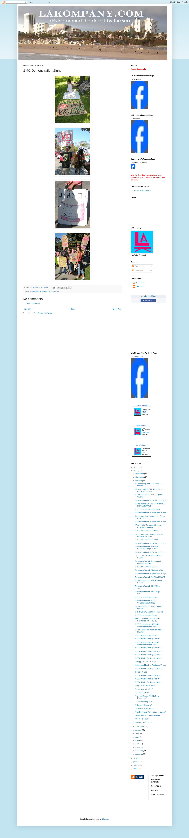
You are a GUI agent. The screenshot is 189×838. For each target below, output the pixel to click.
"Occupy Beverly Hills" (144, 702)
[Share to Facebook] (67, 287)
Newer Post (28, 309)
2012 (135, 467)
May (137, 740)
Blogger (105, 819)
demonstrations (35, 291)
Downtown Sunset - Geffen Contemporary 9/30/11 (146, 602)
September (140, 727)
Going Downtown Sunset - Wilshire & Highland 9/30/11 (150, 505)
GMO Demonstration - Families (147, 509)
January (138, 754)
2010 (135, 758)
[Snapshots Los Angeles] (133, 168)
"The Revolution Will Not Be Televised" (150, 712)
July (137, 733)
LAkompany (140, 286)
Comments (138, 271)
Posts (136, 266)
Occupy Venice (141, 672)
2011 (135, 471)
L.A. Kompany (136, 79)
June (137, 737)
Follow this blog (148, 300)
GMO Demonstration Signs (146, 567)
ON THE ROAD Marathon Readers (149, 612)
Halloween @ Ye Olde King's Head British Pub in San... (149, 490)
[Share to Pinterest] (70, 287)
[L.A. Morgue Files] (139, 398)
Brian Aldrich (141, 283)
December (139, 474)
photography (46, 291)
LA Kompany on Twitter (142, 190)
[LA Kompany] (139, 152)
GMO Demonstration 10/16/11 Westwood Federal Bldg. (147, 625)
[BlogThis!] (61, 287)
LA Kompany (135, 119)
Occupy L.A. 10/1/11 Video (145, 662)
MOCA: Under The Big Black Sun (148, 639)
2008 (135, 765)
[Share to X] (64, 287)
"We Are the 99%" (142, 719)
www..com (141, 406)
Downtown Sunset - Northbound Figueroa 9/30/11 (148, 562)
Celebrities (145, 432)
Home (72, 309)
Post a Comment (33, 304)
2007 (135, 769)
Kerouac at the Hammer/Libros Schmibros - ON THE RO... (147, 620)
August (138, 730)
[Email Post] (54, 287)
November (139, 477)
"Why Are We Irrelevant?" (145, 686)
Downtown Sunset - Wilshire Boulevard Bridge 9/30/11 (146, 548)
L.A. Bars (144, 451)
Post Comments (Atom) (43, 313)
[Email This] (58, 287)
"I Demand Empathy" (143, 705)
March (138, 747)
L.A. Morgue (144, 412)
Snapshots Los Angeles (139, 163)
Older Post (117, 309)
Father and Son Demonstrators (147, 715)
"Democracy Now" (142, 693)
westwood (55, 291)
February (139, 751)
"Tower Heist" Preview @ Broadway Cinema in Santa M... (149, 526)
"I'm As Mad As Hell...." (144, 689)
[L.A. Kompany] (139, 109)
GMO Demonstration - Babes (146, 540)
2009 (135, 762)
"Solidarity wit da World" (144, 708)
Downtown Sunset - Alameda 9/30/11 (150, 570)
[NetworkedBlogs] (148, 296)
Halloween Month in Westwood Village (150, 500)
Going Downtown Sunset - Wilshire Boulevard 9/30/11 (149, 535)
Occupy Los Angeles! (143, 722)
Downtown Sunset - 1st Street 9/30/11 (150, 577)
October (138, 481)
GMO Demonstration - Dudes (146, 531)
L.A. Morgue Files (137, 357)
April (137, 744)
